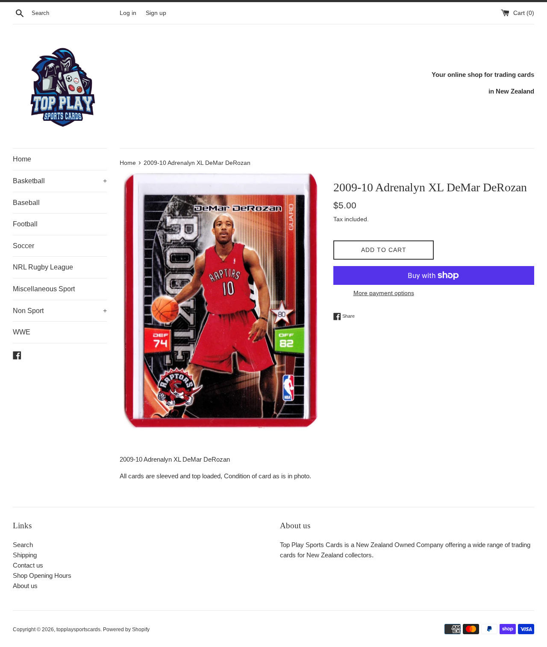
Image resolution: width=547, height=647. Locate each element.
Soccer (23, 245)
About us (25, 585)
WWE (21, 332)
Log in (128, 13)
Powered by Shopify (126, 629)
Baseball (26, 202)
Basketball (60, 180)
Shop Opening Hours (42, 575)
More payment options (383, 293)
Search (23, 544)
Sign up (156, 13)
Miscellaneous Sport (44, 289)
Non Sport (60, 310)
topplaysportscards (78, 629)
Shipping (25, 555)
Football (25, 224)
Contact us (28, 565)
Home (22, 159)
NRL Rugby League (43, 267)
